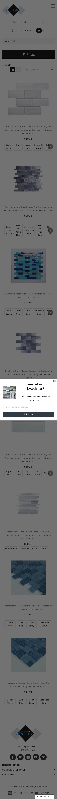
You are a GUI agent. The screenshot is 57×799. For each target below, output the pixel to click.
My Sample (45, 797)
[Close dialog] (54, 381)
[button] (9, 392)
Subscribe (29, 414)
